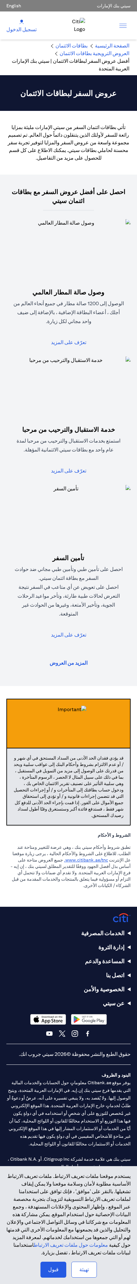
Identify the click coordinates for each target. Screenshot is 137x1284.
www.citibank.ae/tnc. (86, 859)
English (13, 5)
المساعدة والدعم (105, 961)
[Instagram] (75, 1033)
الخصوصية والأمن (104, 989)
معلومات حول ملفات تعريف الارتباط (71, 1245)
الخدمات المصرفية (103, 933)
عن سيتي (114, 1003)
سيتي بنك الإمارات (114, 5)
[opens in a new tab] (89, 1019)
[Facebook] (87, 1033)
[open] (123, 25)
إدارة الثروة (111, 947)
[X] (62, 1033)
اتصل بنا (115, 975)
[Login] (21, 21)
